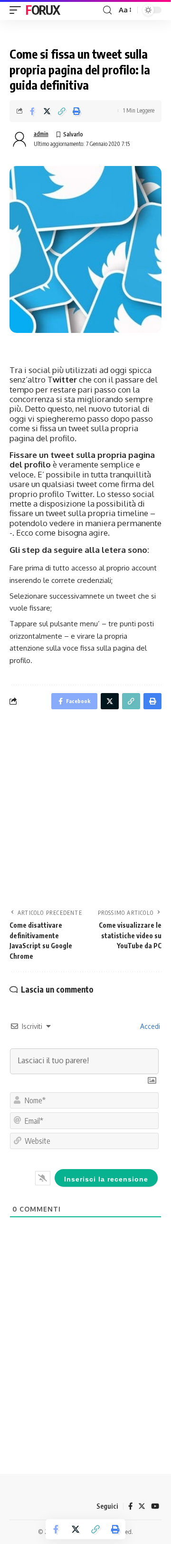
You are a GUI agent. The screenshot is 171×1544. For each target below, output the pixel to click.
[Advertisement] (85, 812)
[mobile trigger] (18, 10)
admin (41, 133)
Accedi (149, 1026)
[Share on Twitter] (47, 111)
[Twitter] (142, 1506)
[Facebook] (130, 1506)
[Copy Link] (61, 111)
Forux (43, 10)
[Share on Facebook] (32, 111)
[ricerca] (107, 10)
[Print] (76, 111)
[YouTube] (155, 1506)
